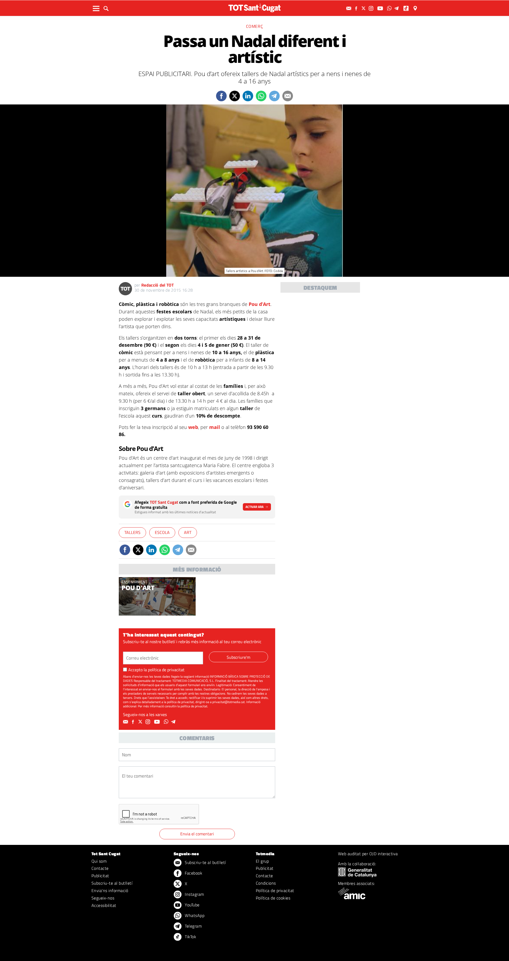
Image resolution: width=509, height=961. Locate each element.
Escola (162, 532)
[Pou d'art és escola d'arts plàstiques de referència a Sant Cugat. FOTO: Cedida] (157, 596)
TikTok (190, 936)
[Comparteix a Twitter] (234, 96)
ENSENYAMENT (134, 582)
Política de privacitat (275, 890)
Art (187, 532)
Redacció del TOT (157, 285)
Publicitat (100, 875)
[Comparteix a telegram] (274, 96)
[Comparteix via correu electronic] (287, 96)
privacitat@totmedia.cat (228, 701)
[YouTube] (381, 8)
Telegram (193, 926)
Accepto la (156, 670)
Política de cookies (273, 898)
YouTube (192, 905)
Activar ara (254, 506)
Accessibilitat (103, 905)
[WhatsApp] (390, 8)
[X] (364, 8)
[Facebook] (357, 8)
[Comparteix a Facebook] (221, 96)
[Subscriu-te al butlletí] (349, 8)
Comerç (254, 26)
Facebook (193, 873)
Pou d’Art (259, 304)
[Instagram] (371, 8)
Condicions (266, 883)
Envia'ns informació (109, 890)
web (193, 427)
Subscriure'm (238, 657)
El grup (262, 861)
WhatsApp (194, 915)
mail (215, 427)
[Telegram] (397, 8)
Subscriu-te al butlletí (111, 883)
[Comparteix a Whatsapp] (261, 96)
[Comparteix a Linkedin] (248, 96)
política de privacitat (166, 669)
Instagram (194, 894)
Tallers (132, 532)
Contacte (100, 868)
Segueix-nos (102, 898)
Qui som (99, 861)
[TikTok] (406, 8)
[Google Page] (416, 8)
